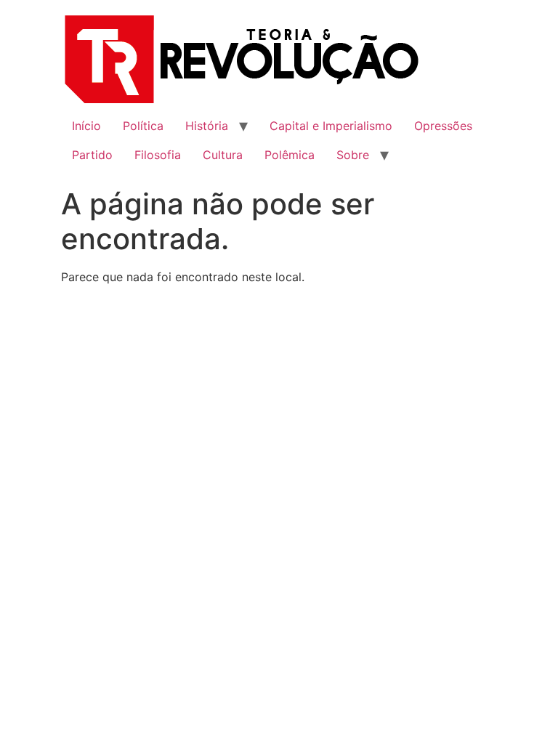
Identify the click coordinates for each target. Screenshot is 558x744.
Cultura (223, 154)
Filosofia (157, 154)
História (206, 125)
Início (86, 125)
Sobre (352, 154)
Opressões (443, 125)
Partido (92, 154)
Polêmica (289, 154)
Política (143, 125)
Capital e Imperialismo (331, 125)
